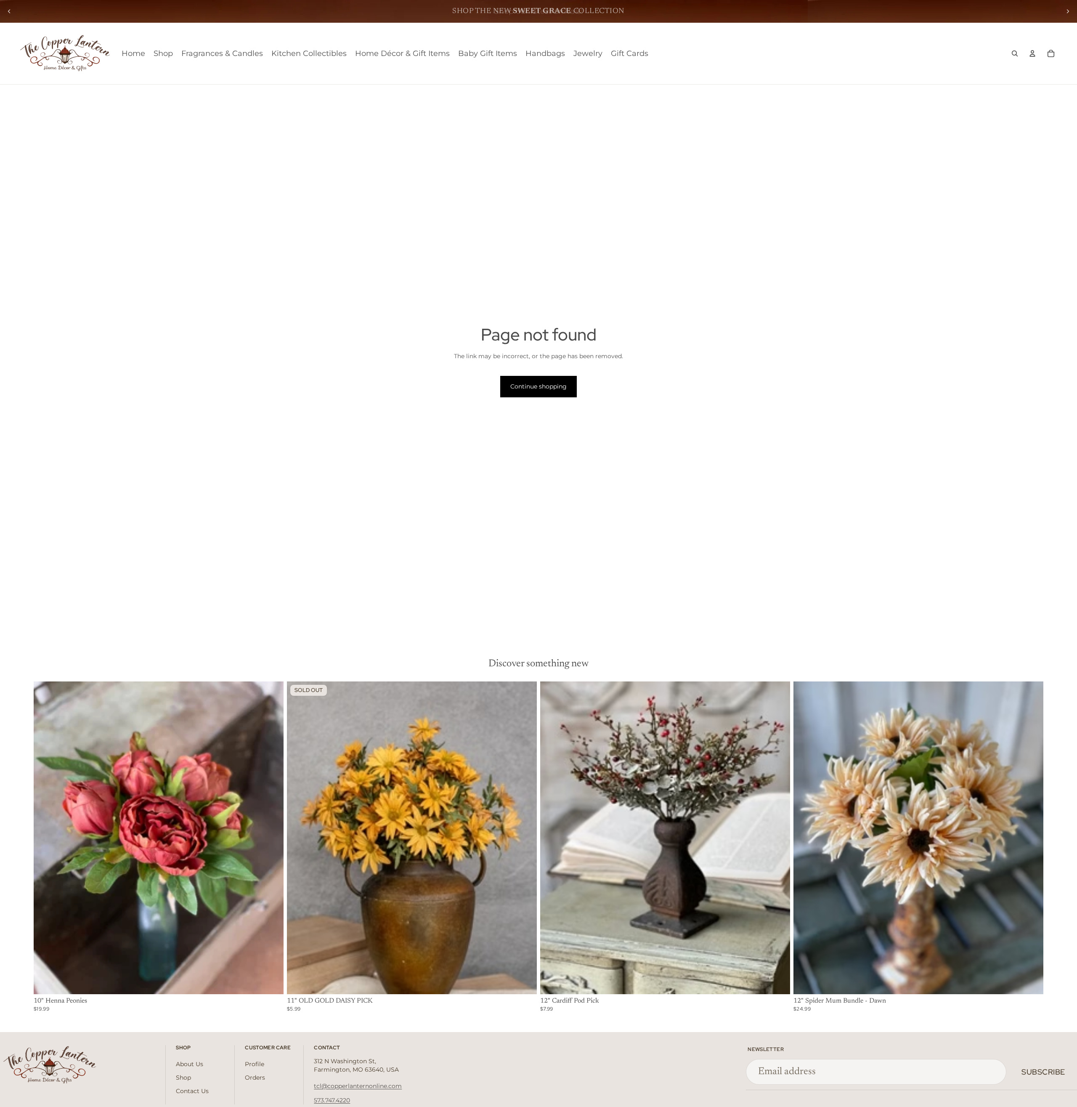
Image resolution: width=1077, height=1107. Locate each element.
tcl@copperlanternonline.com (358, 1086)
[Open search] (1014, 53)
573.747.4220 (332, 1100)
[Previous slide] (9, 11)
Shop (183, 1077)
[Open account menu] (1032, 53)
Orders (255, 1077)
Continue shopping (538, 386)
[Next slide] (1067, 11)
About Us (189, 1064)
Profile (254, 1064)
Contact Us (192, 1091)
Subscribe (1043, 1072)
